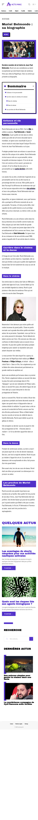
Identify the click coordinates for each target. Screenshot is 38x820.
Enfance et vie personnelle (14, 92)
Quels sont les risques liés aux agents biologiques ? (18, 602)
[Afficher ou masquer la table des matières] (30, 86)
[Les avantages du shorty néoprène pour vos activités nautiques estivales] (19, 536)
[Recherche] (29, 4)
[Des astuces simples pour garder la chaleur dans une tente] (19, 664)
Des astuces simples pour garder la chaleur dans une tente (17, 677)
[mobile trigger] (3, 4)
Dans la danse (12, 105)
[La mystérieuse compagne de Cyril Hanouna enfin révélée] (19, 691)
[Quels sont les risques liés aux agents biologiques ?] (19, 587)
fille (30, 129)
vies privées (31, 188)
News (6, 34)
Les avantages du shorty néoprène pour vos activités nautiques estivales (19, 553)
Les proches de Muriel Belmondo (16, 109)
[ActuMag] (14, 4)
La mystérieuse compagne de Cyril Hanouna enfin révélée (19, 703)
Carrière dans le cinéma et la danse (17, 97)
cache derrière (20, 169)
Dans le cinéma (12, 101)
